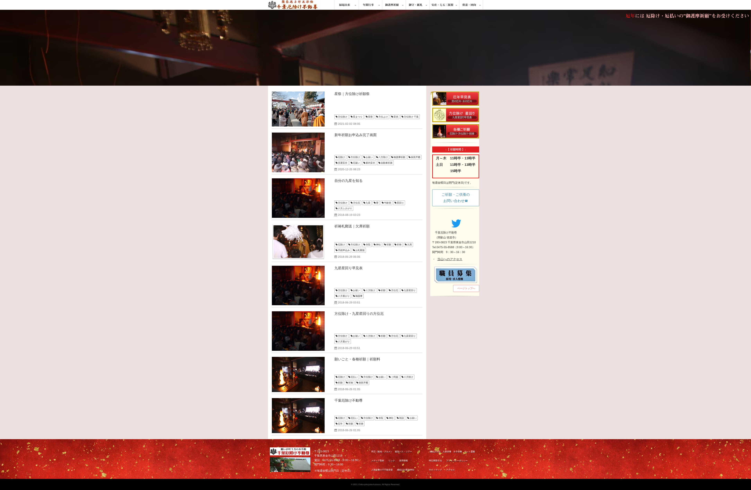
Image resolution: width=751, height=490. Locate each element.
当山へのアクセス (449, 259)
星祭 (370, 116)
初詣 (401, 418)
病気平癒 (415, 157)
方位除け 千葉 (411, 116)
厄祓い (356, 163)
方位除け (342, 116)
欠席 (409, 244)
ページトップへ (466, 288)
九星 (368, 202)
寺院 (368, 244)
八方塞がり (344, 296)
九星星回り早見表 (348, 268)
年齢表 (387, 202)
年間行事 (368, 5)
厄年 (340, 423)
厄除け (341, 157)
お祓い (369, 157)
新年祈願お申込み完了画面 (355, 135)
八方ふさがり (345, 208)
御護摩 (358, 296)
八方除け (383, 157)
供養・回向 (469, 5)
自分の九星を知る (348, 181)
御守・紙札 (415, 5)
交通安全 (342, 163)
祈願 (388, 244)
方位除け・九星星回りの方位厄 (359, 314)
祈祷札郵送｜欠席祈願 (352, 226)
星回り (400, 202)
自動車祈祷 (387, 163)
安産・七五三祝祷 (442, 5)
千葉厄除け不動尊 (348, 400)
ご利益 (394, 377)
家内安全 (370, 163)
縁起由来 (344, 5)
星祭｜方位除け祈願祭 (352, 94)
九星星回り (410, 290)
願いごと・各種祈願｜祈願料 (357, 359)
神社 (378, 244)
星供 (395, 116)
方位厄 (356, 202)
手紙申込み (344, 250)
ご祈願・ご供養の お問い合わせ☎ (457, 198)
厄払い (354, 377)
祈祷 (399, 244)
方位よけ (383, 116)
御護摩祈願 (392, 5)
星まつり (357, 116)
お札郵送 (360, 250)
